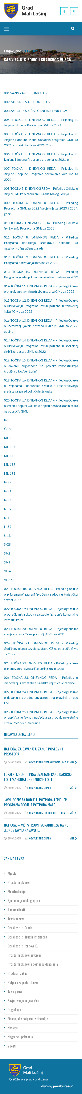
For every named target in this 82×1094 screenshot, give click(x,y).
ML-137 (9, 447)
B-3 (6, 420)
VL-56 (8, 580)
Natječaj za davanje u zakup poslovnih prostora (34, 751)
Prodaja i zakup (60, 762)
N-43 (7, 518)
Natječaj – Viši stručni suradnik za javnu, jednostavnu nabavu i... (36, 827)
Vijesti (12, 1046)
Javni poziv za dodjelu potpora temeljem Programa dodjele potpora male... (35, 802)
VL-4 (7, 571)
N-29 (7, 482)
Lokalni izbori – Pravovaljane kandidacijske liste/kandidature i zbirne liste (38, 777)
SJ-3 (7, 562)
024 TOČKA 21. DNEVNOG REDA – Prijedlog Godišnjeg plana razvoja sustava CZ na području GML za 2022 (41, 648)
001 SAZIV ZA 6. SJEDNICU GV (26, 93)
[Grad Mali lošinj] (25, 11)
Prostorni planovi (19, 882)
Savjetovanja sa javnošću (23, 1000)
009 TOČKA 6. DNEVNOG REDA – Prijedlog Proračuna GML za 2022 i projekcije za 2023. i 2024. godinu (41, 208)
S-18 (7, 535)
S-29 (7, 544)
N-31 (7, 491)
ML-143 (9, 456)
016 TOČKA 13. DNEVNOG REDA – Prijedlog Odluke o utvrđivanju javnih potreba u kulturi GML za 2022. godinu (41, 326)
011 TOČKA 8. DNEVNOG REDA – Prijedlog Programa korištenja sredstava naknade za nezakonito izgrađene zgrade (41, 242)
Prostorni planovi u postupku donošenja (33, 964)
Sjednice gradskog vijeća (24, 900)
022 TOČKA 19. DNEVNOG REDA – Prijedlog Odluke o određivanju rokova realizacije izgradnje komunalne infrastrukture (41, 614)
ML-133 (9, 438)
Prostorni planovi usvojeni (24, 955)
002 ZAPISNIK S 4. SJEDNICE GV (27, 102)
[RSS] (74, 11)
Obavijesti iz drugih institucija (47, 813)
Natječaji (13, 1027)
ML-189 (9, 464)
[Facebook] (64, 11)
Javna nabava (16, 918)
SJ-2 (7, 553)
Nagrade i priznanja (20, 1036)
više (72, 762)
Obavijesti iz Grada (40, 762)
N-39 (7, 509)
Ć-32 (7, 429)
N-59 (7, 526)
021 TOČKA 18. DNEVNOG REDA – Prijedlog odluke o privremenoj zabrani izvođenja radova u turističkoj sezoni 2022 (41, 594)
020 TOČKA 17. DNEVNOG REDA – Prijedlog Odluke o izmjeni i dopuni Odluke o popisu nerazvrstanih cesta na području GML (41, 405)
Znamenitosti (16, 909)
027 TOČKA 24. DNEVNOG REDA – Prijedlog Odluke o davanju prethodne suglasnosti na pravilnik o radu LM (41, 697)
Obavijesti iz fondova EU (23, 945)
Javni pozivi (15, 991)
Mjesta (12, 873)
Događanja (14, 1009)
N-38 (7, 500)
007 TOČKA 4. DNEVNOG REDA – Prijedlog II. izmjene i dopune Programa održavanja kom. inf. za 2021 (41, 174)
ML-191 (9, 473)
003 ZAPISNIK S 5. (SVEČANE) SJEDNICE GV (35, 111)
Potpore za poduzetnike (23, 982)
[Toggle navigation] (5, 29)
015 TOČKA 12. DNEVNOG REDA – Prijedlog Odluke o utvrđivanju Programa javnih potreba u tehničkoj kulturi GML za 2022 (41, 306)
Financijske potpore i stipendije (28, 1018)
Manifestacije (16, 891)
